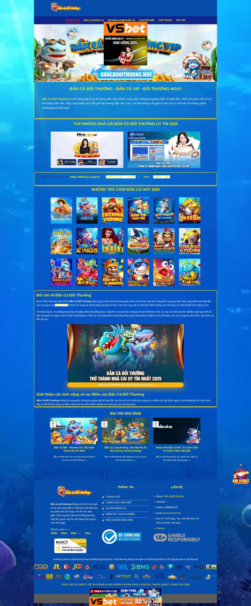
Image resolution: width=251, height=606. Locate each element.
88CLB (73, 584)
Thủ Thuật (165, 20)
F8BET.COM (114, 176)
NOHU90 (145, 584)
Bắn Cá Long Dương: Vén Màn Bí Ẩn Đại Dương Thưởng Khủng (125, 449)
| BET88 (91, 584)
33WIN (64, 584)
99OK (136, 584)
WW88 (100, 584)
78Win (54, 533)
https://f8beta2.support (85, 176)
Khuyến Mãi (146, 20)
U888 (174, 584)
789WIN (156, 584)
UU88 (109, 584)
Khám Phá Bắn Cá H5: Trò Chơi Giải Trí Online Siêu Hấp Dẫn (177, 449)
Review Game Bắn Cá (121, 20)
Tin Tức (181, 20)
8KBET (83, 584)
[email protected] (171, 513)
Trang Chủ (72, 20)
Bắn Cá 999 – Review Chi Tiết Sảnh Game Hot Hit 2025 (74, 449)
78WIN (131, 176)
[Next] (201, 443)
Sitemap (160, 528)
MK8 (146, 176)
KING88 (127, 584)
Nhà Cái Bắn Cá (94, 20)
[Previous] (50, 443)
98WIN (117, 584)
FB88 (187, 584)
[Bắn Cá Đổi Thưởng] (68, 8)
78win (88, 533)
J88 (180, 584)
